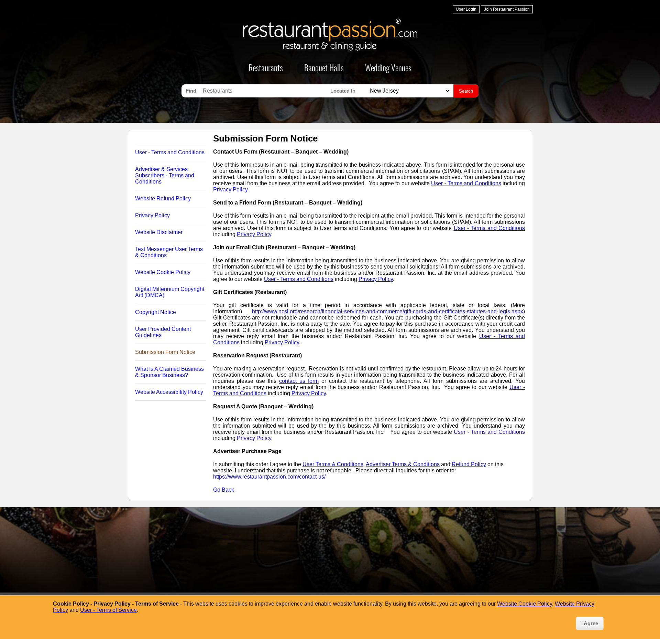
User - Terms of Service (108, 610)
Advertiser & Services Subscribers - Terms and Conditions (164, 175)
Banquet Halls (324, 69)
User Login (466, 9)
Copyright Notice (155, 312)
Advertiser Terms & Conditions (403, 464)
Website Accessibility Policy (169, 392)
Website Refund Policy (163, 198)
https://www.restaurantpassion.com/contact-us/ (269, 477)
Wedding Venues (388, 69)
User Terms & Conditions (332, 464)
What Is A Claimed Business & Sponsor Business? (169, 372)
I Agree (589, 623)
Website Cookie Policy (162, 272)
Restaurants (266, 69)
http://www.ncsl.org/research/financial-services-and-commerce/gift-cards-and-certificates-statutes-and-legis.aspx (387, 311)
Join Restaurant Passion (507, 9)
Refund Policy (469, 464)
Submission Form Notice (165, 352)
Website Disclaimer (159, 232)
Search (466, 91)
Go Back (223, 490)
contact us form (299, 381)
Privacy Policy (152, 215)
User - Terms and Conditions (170, 152)
